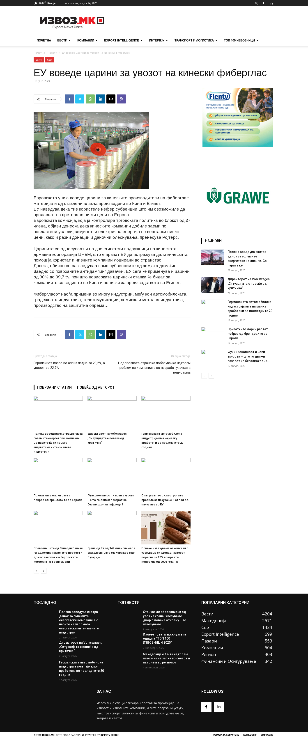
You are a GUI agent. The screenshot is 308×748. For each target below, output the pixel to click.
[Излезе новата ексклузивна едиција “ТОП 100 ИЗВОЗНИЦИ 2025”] (128, 641)
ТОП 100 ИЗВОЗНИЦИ (239, 40)
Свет (49, 59)
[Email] (110, 98)
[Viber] (121, 98)
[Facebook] (263, 3)
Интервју (156, 40)
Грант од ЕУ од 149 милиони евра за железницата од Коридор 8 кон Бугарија (111, 552)
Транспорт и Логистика (194, 40)
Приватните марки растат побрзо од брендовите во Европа (248, 333)
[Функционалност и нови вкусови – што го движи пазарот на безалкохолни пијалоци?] (112, 475)
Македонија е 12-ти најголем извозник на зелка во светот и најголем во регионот (166, 658)
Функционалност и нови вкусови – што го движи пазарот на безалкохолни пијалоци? (111, 500)
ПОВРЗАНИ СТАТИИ (54, 387)
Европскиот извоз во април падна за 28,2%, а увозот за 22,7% (69, 365)
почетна (44, 40)
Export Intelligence (121, 40)
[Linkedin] (271, 3)
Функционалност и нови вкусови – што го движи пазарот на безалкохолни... (249, 356)
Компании (85, 40)
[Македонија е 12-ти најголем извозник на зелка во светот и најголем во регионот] (128, 661)
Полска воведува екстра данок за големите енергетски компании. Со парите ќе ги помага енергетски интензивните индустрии (58, 442)
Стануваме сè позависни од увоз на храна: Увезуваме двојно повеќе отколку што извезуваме (164, 618)
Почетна (39, 53)
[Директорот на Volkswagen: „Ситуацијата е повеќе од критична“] (112, 413)
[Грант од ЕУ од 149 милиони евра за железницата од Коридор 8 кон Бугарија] (112, 527)
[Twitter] (79, 98)
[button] (256, 3)
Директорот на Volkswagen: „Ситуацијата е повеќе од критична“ (107, 438)
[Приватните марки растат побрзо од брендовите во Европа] (58, 475)
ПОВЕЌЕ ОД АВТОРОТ (96, 387)
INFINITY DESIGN (110, 735)
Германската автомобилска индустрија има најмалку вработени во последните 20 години (81, 669)
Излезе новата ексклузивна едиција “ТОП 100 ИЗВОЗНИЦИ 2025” (164, 638)
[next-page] (43, 571)
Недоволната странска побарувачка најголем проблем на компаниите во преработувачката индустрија (154, 367)
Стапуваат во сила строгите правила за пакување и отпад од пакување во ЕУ (164, 500)
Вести (62, 40)
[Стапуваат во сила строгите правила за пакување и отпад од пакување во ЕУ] (166, 475)
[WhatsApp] (90, 98)
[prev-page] (36, 571)
